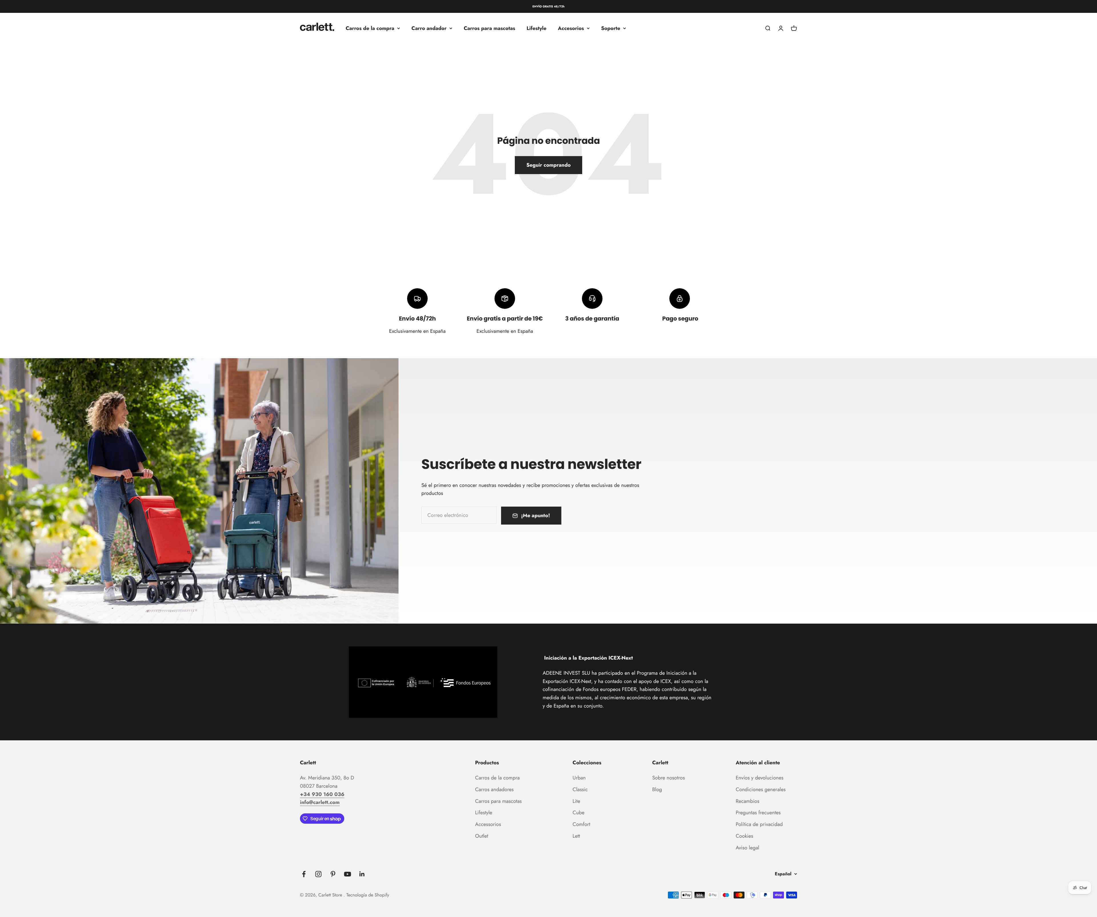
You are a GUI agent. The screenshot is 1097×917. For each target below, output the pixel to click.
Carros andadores (494, 789)
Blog (657, 789)
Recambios (747, 801)
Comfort (581, 824)
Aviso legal (747, 847)
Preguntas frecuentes (758, 812)
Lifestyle (536, 28)
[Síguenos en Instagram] (318, 874)
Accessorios (488, 824)
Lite (576, 801)
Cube (578, 812)
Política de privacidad (759, 824)
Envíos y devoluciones (759, 777)
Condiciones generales (761, 789)
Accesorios (571, 28)
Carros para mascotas (489, 28)
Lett (576, 836)
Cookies (744, 836)
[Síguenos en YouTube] (347, 874)
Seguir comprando (548, 165)
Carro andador (429, 28)
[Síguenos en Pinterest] (333, 874)
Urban (579, 777)
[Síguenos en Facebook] (304, 874)
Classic (580, 789)
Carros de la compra (370, 28)
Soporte (610, 28)
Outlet (481, 836)
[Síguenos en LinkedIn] (362, 874)
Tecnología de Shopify (367, 895)
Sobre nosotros (668, 777)
